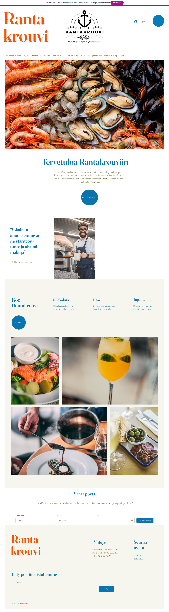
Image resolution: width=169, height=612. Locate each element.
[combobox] (35, 520)
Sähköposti (17, 582)
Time (98, 515)
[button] (158, 20)
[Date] (91, 520)
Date (58, 515)
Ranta (24, 18)
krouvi (25, 35)
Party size (20, 515)
